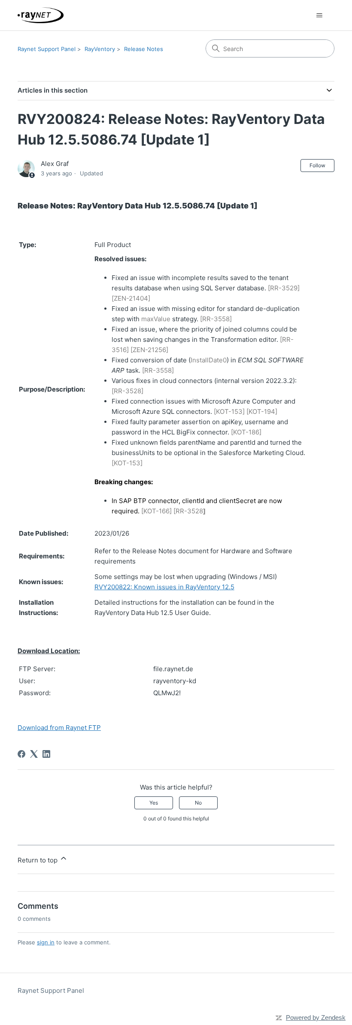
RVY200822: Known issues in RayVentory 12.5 (164, 587)
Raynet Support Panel (47, 48)
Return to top (38, 860)
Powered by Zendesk (316, 1017)
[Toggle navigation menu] (319, 15)
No (198, 802)
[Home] (41, 15)
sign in (46, 942)
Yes (153, 802)
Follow (317, 165)
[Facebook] (21, 754)
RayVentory (100, 48)
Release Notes (143, 48)
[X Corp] (34, 754)
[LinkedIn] (46, 754)
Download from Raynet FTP (59, 728)
